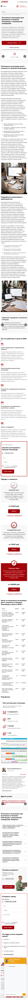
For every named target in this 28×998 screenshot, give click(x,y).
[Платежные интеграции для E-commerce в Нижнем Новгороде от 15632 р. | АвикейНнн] (5, 2)
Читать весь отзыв (6, 790)
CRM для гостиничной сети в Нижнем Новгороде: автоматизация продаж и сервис (14, 802)
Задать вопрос (8, 471)
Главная (3, 11)
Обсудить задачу (12, 42)
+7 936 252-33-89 (23, 2)
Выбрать (14, 511)
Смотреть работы (14, 47)
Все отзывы (23, 774)
